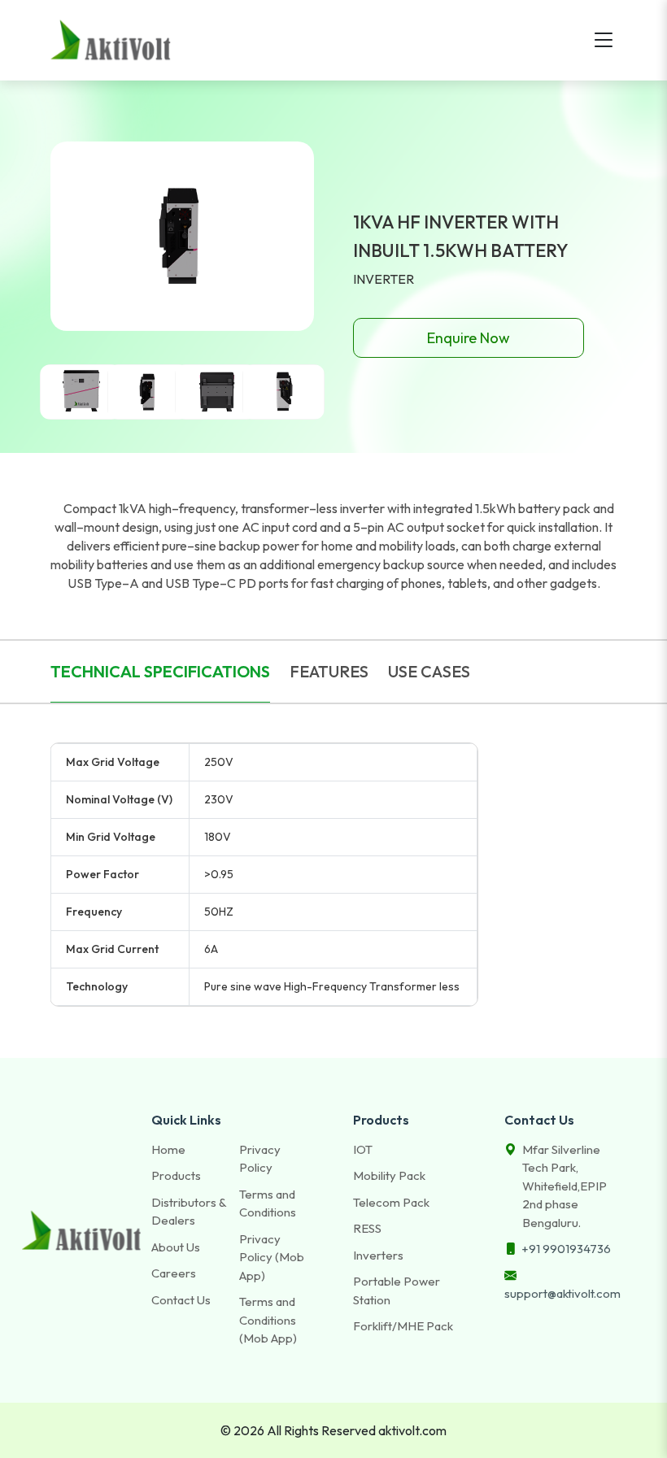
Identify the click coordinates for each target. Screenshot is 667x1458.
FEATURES (329, 671)
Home (168, 1149)
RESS (367, 1228)
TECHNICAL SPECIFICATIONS (160, 671)
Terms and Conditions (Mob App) (268, 1320)
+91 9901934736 (566, 1248)
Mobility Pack (389, 1175)
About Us (175, 1247)
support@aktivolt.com (562, 1293)
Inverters (378, 1255)
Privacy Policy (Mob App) (271, 1257)
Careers (173, 1273)
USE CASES (429, 671)
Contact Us (181, 1300)
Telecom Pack (391, 1202)
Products (176, 1175)
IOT (363, 1149)
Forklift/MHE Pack (403, 1326)
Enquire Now (468, 338)
